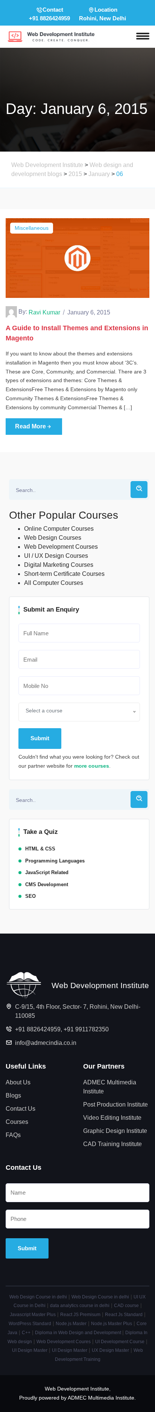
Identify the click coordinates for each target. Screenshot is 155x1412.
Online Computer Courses (59, 528)
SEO (30, 896)
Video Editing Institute (112, 1117)
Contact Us (20, 1108)
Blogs (13, 1095)
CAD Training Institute (112, 1144)
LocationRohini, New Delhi (102, 13)
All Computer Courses (53, 583)
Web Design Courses (52, 537)
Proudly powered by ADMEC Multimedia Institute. (77, 1398)
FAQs (13, 1135)
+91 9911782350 (86, 1029)
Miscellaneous (32, 228)
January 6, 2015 (88, 312)
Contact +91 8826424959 (49, 13)
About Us (18, 1082)
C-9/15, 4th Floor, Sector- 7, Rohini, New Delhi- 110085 (77, 1011)
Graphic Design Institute (115, 1131)
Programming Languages (55, 861)
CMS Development (46, 884)
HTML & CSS (40, 849)
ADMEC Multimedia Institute (109, 1087)
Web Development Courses (61, 547)
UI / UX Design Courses (56, 556)
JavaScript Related (46, 872)
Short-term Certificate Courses (64, 574)
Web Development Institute (77, 1389)
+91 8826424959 (38, 1029)
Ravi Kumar (44, 312)
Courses (17, 1122)
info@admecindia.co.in (45, 1043)
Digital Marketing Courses (58, 565)
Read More (30, 426)
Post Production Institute (115, 1104)
